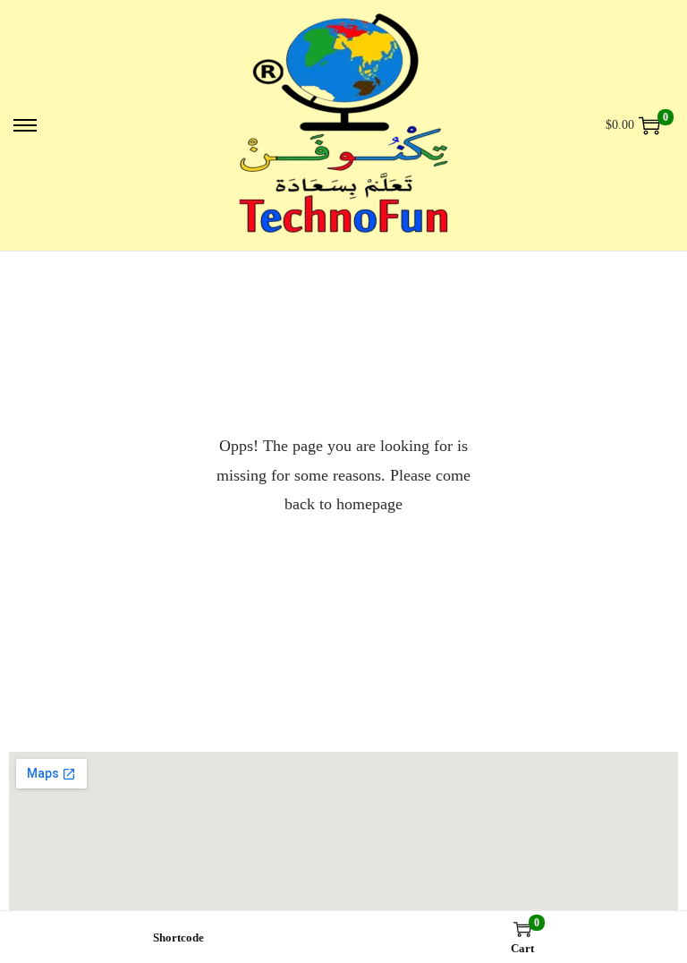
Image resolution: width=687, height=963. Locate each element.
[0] (649, 125)
